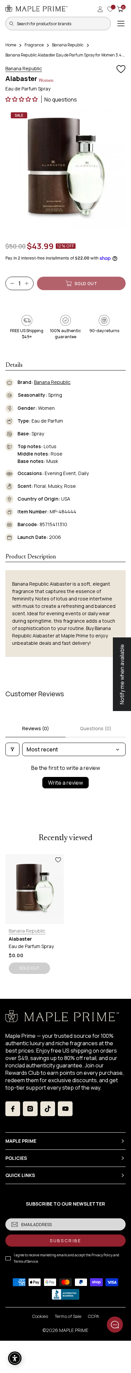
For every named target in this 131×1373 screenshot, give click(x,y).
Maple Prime (73, 1330)
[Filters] (12, 749)
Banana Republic (68, 45)
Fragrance (34, 45)
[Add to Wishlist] (121, 69)
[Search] (11, 24)
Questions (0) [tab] (96, 728)
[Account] (100, 9)
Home (10, 45)
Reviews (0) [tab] (35, 728)
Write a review (65, 782)
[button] (22, 99)
